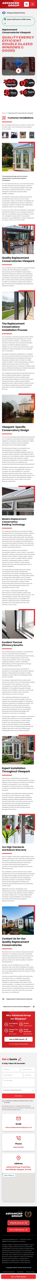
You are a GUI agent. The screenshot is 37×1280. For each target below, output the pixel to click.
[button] (18, 66)
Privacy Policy (30, 1272)
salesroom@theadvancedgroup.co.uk (18, 1127)
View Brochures (17, 1223)
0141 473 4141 (18, 1147)
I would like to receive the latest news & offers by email (18, 1101)
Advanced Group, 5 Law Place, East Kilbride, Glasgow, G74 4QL (18, 1168)
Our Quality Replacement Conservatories (15, 942)
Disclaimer (20, 1272)
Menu (32, 4)
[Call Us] (26, 4)
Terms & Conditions (9, 1272)
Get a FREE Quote (16, 1039)
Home (4, 113)
